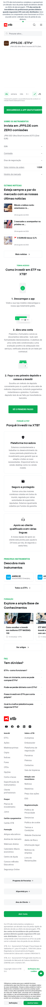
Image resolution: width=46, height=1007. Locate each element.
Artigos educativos (12, 834)
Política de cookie (32, 822)
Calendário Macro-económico (12, 850)
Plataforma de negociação (31, 749)
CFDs (6, 767)
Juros (6, 811)
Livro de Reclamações (30, 859)
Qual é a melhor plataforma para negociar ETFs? (18, 705)
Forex (6, 762)
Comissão (8, 153)
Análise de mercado (12, 839)
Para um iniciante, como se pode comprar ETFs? (19, 678)
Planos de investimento (9, 805)
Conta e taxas (10, 777)
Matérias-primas (11, 747)
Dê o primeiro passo (23, 409)
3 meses (29, 94)
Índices (7, 757)
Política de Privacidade (30, 811)
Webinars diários (11, 844)
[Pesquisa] (34, 25)
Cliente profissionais (9, 791)
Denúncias (29, 817)
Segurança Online (12, 869)
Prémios (28, 760)
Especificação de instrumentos (11, 783)
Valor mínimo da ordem (14, 167)
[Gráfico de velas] (39, 94)
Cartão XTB (9, 823)
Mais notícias (21, 254)
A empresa (29, 738)
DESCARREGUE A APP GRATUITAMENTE (24, 110)
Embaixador (30, 742)
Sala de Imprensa (32, 770)
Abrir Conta (23, 914)
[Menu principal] (41, 25)
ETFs (6, 738)
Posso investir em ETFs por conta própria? (19, 695)
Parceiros (29, 755)
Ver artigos (21, 647)
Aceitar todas (32, 1003)
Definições (13, 1003)
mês (21, 94)
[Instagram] (29, 726)
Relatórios (29, 788)
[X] (18, 726)
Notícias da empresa (30, 851)
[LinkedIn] (24, 726)
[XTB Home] (7, 25)
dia (6, 94)
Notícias (28, 783)
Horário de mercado (12, 174)
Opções (7, 772)
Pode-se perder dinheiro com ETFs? (20, 687)
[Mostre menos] (23, 21)
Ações (6, 742)
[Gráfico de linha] (34, 94)
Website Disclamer (33, 835)
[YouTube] (6, 726)
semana (14, 94)
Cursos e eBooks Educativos (11, 863)
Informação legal (32, 845)
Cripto (6, 752)
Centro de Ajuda (11, 856)
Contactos (29, 765)
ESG (26, 798)
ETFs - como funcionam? (15, 670)
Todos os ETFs (21, 587)
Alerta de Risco (31, 840)
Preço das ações (32, 793)
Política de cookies (32, 998)
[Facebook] (12, 726)
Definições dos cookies (34, 970)
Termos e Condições (29, 829)
